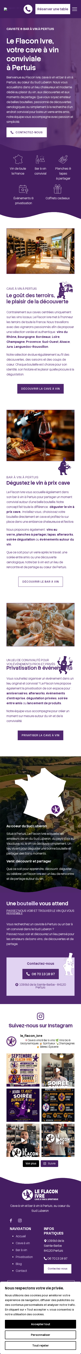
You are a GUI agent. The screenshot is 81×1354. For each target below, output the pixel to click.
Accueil (21, 1236)
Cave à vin (23, 1243)
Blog (19, 1264)
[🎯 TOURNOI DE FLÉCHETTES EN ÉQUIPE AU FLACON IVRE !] (23, 1140)
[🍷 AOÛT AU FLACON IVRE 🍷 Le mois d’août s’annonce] (58, 1105)
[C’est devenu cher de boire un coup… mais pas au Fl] (58, 1140)
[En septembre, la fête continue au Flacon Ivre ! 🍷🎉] (23, 1070)
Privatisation (24, 1257)
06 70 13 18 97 (57, 1259)
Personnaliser (40, 1335)
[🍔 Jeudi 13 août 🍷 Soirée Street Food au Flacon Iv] (23, 1105)
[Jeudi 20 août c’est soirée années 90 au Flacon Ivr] (58, 1070)
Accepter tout (40, 1324)
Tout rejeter (40, 1345)
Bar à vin (21, 1250)
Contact (21, 1271)
